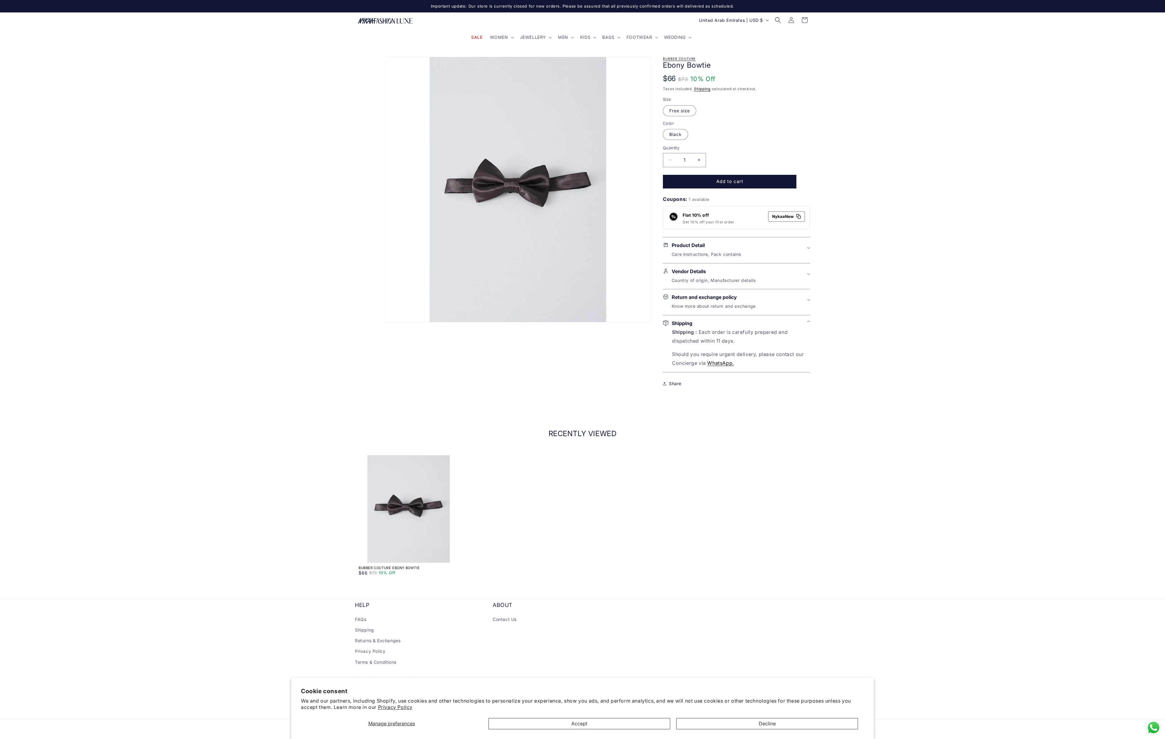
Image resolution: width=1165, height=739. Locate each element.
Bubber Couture (679, 58)
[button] (501, 37)
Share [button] (675, 383)
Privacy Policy (395, 707)
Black (675, 134)
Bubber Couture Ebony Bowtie (389, 568)
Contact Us (505, 619)
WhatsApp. (720, 363)
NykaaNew (783, 216)
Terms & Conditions (376, 661)
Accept (579, 723)
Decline (767, 723)
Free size (679, 110)
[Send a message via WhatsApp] (1153, 727)
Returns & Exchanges (377, 640)
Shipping (702, 88)
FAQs (360, 619)
